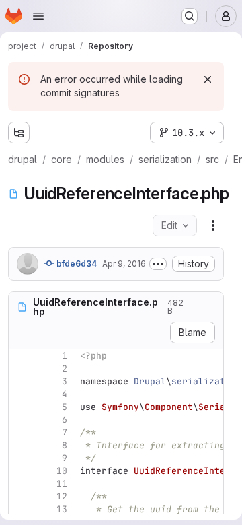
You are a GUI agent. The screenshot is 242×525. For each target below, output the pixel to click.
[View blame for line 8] (20, 445)
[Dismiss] (208, 79)
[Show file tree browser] (19, 132)
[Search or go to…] (190, 16)
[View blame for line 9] (20, 458)
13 (61, 509)
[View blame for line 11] (20, 483)
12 (61, 496)
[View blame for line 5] (20, 406)
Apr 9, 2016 (124, 263)
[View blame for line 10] (20, 470)
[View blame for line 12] (20, 496)
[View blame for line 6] (20, 419)
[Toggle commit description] (158, 264)
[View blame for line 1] (20, 355)
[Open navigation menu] (38, 16)
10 (61, 471)
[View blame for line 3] (20, 381)
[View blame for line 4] (20, 394)
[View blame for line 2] (20, 368)
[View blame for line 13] (20, 509)
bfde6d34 (75, 263)
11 (61, 483)
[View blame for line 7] (20, 432)
